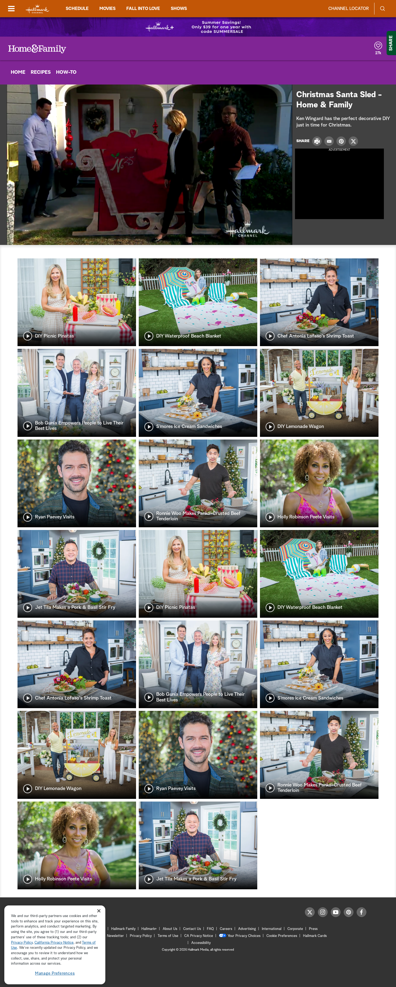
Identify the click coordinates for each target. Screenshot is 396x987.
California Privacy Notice (54, 942)
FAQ (210, 929)
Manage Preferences (55, 973)
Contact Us (192, 929)
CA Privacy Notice (198, 936)
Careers (226, 929)
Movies (107, 8)
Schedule (77, 8)
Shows (179, 8)
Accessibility (201, 943)
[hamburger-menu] (11, 8)
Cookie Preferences (281, 936)
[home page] (37, 8)
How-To (66, 72)
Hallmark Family (123, 929)
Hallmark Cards (315, 936)
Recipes (41, 72)
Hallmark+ (149, 929)
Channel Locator (348, 8)
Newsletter (115, 936)
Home (18, 72)
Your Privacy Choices (244, 936)
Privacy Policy (141, 936)
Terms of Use (168, 936)
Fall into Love (143, 8)
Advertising (247, 929)
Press (313, 929)
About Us (170, 929)
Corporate (295, 929)
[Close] (98, 911)
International (272, 929)
